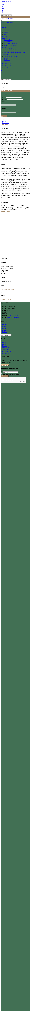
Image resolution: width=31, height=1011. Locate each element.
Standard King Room (10, 43)
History (6, 31)
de (3, 5)
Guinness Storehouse (10, 56)
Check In (3, 97)
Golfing (6, 62)
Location (6, 67)
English (4, 326)
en (3, 6)
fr (2, 10)
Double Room (8, 40)
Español (4, 328)
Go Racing (7, 60)
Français (4, 330)
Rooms (4, 38)
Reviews (4, 36)
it (2, 12)
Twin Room (7, 42)
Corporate (5, 47)
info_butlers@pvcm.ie (7, 289)
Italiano (4, 332)
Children (3, 109)
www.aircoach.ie (5, 211)
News (5, 34)
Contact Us (5, 65)
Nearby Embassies (9, 51)
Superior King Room (10, 45)
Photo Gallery (6, 63)
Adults (3, 101)
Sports (6, 58)
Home (4, 27)
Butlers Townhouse (7, 18)
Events (6, 33)
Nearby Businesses (10, 49)
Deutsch (4, 324)
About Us (7, 29)
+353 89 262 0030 (6, 1)
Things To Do (6, 54)
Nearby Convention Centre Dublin (14, 53)
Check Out (4, 99)
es (3, 8)
